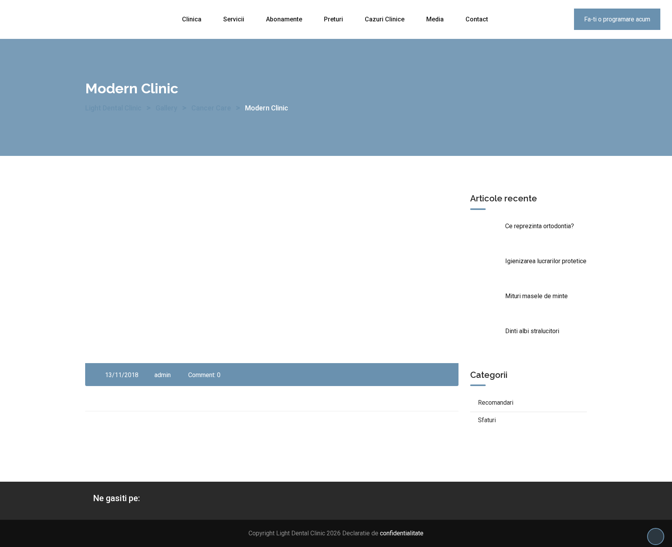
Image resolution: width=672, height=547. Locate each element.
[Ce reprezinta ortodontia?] (487, 235)
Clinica (191, 19)
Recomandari (495, 402)
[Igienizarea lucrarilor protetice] (487, 270)
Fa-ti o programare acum (617, 19)
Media (435, 19)
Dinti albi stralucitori (532, 331)
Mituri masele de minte (536, 296)
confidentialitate (402, 533)
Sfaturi (487, 420)
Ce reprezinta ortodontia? (539, 226)
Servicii (233, 19)
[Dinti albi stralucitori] (487, 340)
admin (162, 375)
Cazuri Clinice (384, 19)
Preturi (333, 19)
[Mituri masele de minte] (487, 305)
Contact (477, 19)
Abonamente (284, 19)
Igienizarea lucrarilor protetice (545, 261)
